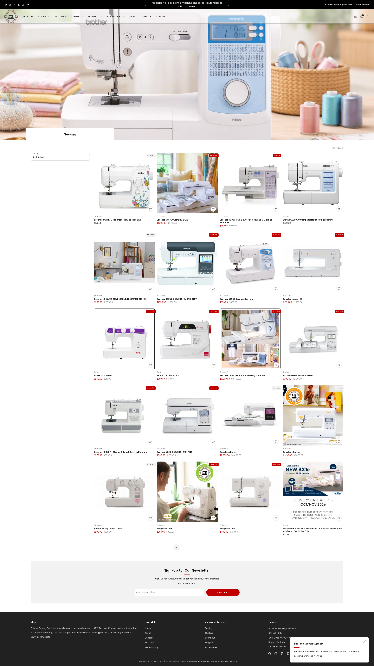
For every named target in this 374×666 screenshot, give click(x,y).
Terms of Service (172, 661)
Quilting (59, 16)
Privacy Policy (143, 661)
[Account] (355, 16)
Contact (149, 637)
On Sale (133, 16)
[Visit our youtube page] (27, 4)
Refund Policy (151, 647)
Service (146, 16)
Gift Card (149, 642)
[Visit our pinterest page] (14, 4)
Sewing (42, 16)
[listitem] (187, 4)
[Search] (368, 16)
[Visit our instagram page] (10, 4)
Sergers (76, 16)
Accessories (114, 16)
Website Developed (189, 661)
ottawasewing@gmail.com (339, 4)
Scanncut (94, 16)
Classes (160, 16)
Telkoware (205, 661)
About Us (28, 16)
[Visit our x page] (23, 4)
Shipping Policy (157, 661)
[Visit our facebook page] (6, 4)
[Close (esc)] (365, 641)
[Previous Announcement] (145, 5)
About (148, 633)
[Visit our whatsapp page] (19, 4)
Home (148, 628)
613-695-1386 (363, 4)
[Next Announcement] (229, 5)
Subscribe (223, 592)
